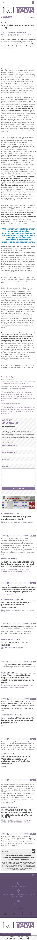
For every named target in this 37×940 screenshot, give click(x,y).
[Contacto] (5, 913)
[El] (18, 726)
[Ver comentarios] (8, 535)
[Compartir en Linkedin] (35, 535)
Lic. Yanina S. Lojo (10, 668)
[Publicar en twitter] (33, 535)
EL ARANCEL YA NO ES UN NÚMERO (14, 643)
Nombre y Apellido (9, 445)
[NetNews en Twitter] (14, 913)
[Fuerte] (18, 767)
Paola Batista (9, 802)
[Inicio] (18, 9)
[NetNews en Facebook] (22, 913)
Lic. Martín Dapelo (10, 595)
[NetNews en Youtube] (31, 913)
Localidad (5, 459)
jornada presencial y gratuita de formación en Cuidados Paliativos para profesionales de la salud (18, 857)
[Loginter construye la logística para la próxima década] (18, 522)
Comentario (6, 467)
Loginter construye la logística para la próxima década (16, 517)
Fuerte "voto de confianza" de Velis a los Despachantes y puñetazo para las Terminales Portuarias (15, 760)
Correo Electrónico (9, 452)
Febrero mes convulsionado (12, 404)
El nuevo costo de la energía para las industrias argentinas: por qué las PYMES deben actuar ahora (17, 564)
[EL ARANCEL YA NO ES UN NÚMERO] (18, 648)
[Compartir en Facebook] (31, 535)
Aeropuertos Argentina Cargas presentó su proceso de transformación (16, 604)
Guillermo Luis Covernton (18, 32)
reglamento (11, 437)
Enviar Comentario (18, 488)
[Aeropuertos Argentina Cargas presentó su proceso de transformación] (18, 611)
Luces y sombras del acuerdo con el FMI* (16, 383)
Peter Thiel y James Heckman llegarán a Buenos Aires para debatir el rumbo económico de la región (17, 679)
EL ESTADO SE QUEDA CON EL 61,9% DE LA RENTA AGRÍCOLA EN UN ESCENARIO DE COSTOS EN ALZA (16, 813)
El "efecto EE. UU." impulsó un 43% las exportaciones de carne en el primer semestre (17, 720)
